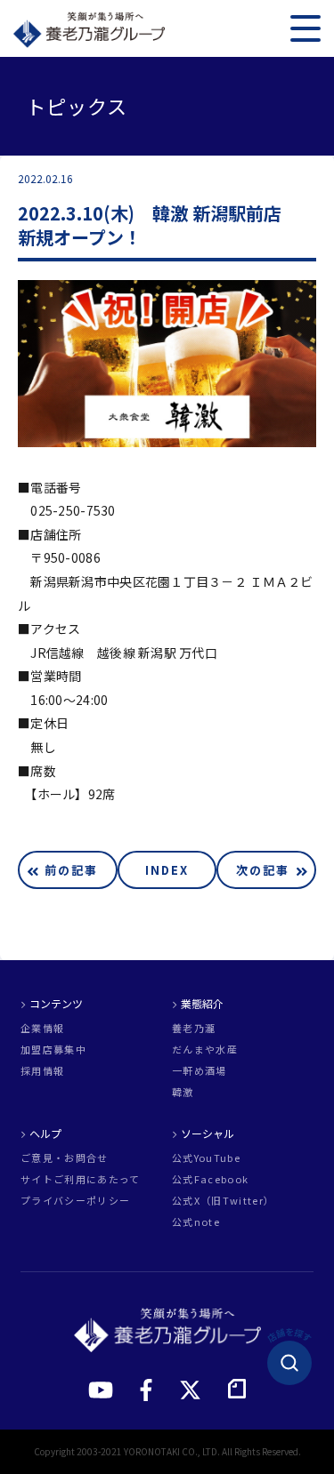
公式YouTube (206, 1158)
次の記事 (262, 869)
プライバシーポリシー (75, 1201)
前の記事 (71, 869)
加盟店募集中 (53, 1049)
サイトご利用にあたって (80, 1179)
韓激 (183, 1092)
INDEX (167, 869)
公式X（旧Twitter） (223, 1201)
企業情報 (42, 1028)
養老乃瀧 (194, 1028)
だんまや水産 (205, 1049)
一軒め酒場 (199, 1071)
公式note (196, 1222)
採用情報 (42, 1071)
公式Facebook (210, 1179)
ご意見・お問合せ (64, 1158)
